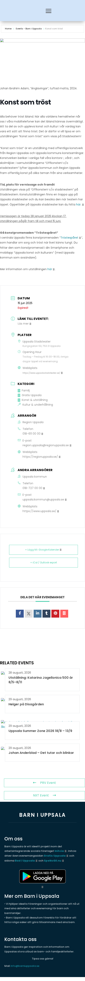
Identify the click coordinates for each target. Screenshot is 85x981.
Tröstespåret (69, 238)
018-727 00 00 (32, 488)
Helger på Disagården (26, 704)
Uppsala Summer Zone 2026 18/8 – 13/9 (40, 731)
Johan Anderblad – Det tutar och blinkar (41, 752)
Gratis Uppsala (32, 395)
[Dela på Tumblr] (46, 614)
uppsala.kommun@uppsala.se (43, 499)
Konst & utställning (35, 400)
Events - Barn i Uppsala (29, 28)
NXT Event (41, 795)
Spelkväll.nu (52, 860)
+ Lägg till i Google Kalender (42, 549)
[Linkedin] (38, 614)
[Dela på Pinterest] (55, 614)
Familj (26, 390)
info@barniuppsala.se (24, 966)
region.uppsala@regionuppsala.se (46, 445)
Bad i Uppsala (25, 860)
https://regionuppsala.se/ (40, 457)
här (49, 269)
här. (78, 204)
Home (8, 28)
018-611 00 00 (32, 434)
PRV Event (48, 782)
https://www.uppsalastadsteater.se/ (41, 372)
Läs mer (23, 324)
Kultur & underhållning (38, 405)
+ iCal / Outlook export (43, 562)
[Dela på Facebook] (20, 614)
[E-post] (64, 614)
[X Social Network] (29, 614)
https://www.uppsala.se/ (39, 511)
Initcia (59, 851)
